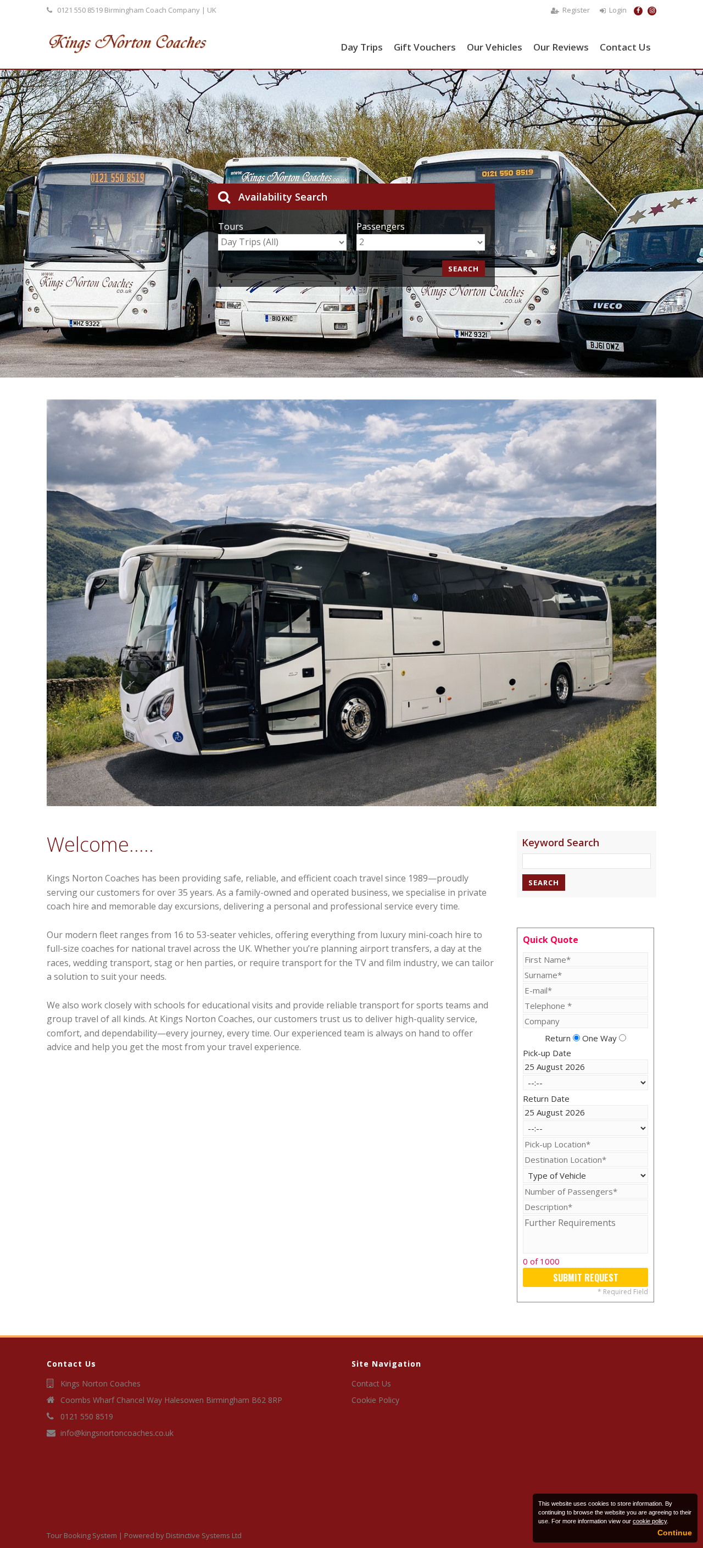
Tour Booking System (82, 1535)
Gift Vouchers (425, 47)
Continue (674, 1532)
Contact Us (625, 47)
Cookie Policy (375, 1400)
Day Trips (362, 47)
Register (576, 10)
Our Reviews (561, 47)
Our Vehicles (494, 47)
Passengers (380, 226)
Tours (230, 226)
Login (618, 10)
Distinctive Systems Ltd (204, 1535)
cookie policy (650, 1521)
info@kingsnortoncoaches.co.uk (117, 1433)
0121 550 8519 (80, 10)
